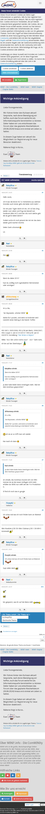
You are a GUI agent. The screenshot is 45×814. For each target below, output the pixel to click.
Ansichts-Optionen (37, 180)
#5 (42, 363)
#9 (42, 549)
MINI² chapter (37, 87)
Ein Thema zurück (9, 615)
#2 (42, 250)
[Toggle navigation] (40, 3)
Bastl (8, 580)
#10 (42, 587)
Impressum (22, 794)
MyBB (30, 809)
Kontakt (6, 799)
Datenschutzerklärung (20, 40)
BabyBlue (10, 185)
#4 (42, 304)
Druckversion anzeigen (10, 631)
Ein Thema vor (23, 615)
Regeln (2, 40)
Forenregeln (8, 794)
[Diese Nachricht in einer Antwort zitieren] (24, 238)
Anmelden (8, 80)
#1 (42, 192)
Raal (8, 243)
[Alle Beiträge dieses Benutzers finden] (20, 238)
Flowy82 (9, 503)
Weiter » (6, 176)
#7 (42, 460)
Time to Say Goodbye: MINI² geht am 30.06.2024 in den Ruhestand (22, 163)
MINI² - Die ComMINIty (9, 87)
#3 (42, 273)
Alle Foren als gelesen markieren (15, 780)
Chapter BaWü (8, 89)
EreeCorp (25, 810)
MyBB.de (17, 809)
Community (4, 38)
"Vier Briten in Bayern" (26, 335)
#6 (42, 405)
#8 (42, 510)
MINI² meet (25, 87)
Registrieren (21, 80)
